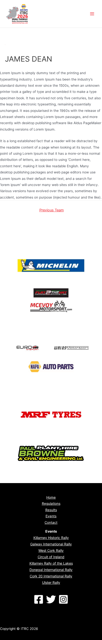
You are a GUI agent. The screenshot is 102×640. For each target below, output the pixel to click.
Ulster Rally (51, 582)
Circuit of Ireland (51, 557)
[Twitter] (51, 599)
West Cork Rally (51, 550)
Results (51, 510)
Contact (51, 522)
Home (51, 497)
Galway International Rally (51, 544)
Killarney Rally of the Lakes (51, 563)
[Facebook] (39, 599)
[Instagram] (63, 599)
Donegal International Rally (51, 570)
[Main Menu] (92, 14)
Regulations (51, 503)
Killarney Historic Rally (51, 538)
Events (51, 516)
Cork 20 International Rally (51, 576)
